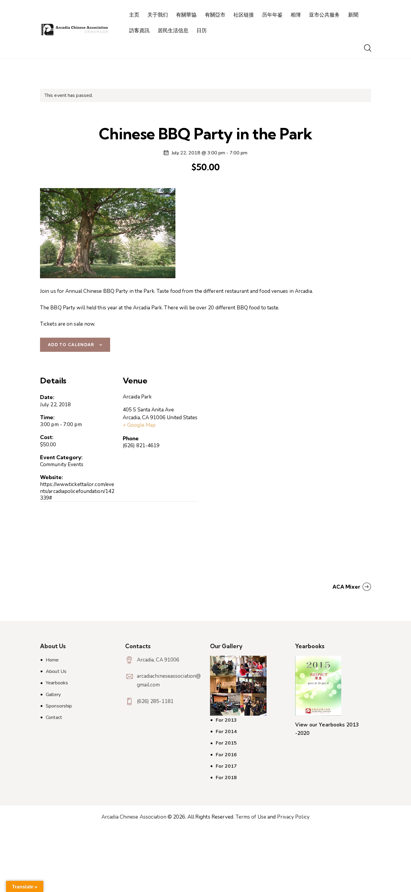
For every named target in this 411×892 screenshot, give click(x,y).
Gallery (53, 694)
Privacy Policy (293, 816)
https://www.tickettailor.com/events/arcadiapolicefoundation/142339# (77, 491)
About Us (56, 671)
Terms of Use (251, 816)
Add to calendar (71, 344)
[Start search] (367, 48)
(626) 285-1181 (155, 701)
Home (52, 660)
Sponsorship (59, 706)
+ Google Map (139, 425)
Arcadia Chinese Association (133, 816)
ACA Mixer (346, 587)
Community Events (62, 464)
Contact (54, 717)
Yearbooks (57, 683)
